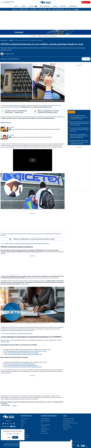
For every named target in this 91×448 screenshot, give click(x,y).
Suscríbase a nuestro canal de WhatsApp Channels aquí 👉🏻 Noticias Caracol (16, 111)
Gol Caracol (23, 422)
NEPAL (49, 9)
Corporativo (65, 429)
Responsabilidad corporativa (68, 420)
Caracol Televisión (24, 418)
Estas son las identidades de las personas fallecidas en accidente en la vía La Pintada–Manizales (79, 117)
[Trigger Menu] (2, 2)
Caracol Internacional (25, 435)
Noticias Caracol (4, 40)
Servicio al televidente (45, 418)
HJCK (22, 426)
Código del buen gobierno (46, 424)
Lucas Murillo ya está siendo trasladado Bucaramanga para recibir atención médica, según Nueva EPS (35, 129)
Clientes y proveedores (45, 429)
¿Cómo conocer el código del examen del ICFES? (20, 333)
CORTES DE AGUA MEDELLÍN (58, 9)
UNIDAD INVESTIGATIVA (45, 6)
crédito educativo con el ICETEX (16, 105)
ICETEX (14, 405)
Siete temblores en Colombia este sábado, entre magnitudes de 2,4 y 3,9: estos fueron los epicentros (79, 135)
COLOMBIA (23, 6)
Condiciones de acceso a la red (68, 418)
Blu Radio (23, 420)
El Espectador (23, 431)
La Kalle (22, 424)
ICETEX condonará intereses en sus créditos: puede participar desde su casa (29, 40)
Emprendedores (53, 36)
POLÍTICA (16, 6)
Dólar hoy (39, 36)
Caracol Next (23, 439)
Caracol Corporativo (25, 437)
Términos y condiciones (67, 426)
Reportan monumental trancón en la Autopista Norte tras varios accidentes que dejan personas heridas (79, 142)
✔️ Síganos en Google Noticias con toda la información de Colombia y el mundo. (34, 239)
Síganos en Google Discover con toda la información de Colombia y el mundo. (48, 111)
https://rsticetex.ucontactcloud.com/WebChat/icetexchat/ (20, 363)
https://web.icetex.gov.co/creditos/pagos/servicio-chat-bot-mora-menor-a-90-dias (26, 351)
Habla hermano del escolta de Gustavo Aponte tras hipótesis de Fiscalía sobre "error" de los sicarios (79, 123)
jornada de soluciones (47, 105)
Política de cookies (66, 424)
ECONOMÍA (55, 6)
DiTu (22, 429)
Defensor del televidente (45, 420)
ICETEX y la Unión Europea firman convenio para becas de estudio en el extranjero (29, 243)
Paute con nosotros (44, 433)
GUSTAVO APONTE (43, 9)
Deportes (17, 433)
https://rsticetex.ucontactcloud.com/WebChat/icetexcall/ (23, 365)
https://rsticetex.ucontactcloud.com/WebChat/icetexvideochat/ (26, 366)
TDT (42, 422)
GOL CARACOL (32, 6)
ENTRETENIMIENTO (73, 6)
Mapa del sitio (43, 431)
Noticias (10, 433)
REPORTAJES (63, 6)
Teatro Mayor (23, 433)
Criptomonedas (46, 36)
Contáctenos (43, 426)
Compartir (86, 59)
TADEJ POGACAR (33, 9)
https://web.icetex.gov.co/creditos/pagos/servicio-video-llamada (26, 354)
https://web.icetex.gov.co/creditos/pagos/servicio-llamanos (24, 352)
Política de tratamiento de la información (70, 422)
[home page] (45, 2)
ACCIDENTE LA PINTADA (23, 9)
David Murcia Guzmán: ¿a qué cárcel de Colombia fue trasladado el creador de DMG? (31, 137)
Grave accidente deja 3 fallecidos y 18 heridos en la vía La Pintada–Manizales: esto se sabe (79, 129)
